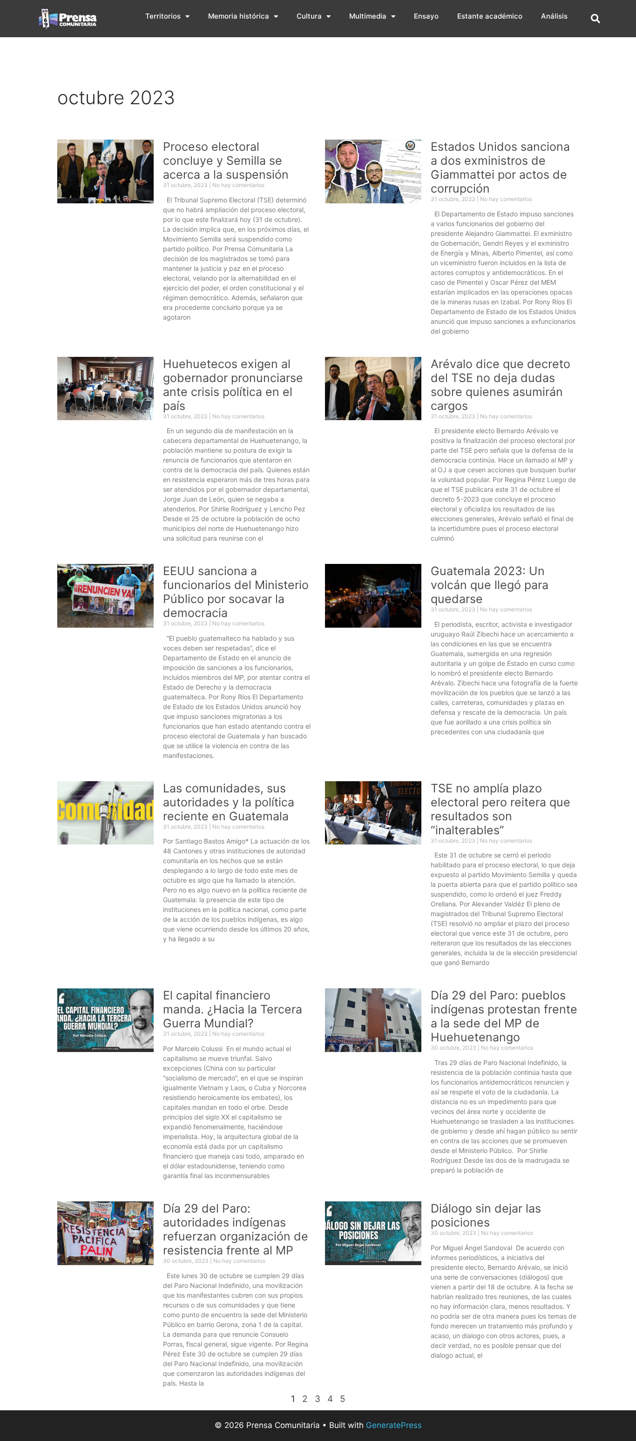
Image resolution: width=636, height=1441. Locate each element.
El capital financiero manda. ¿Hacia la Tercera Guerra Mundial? (232, 1009)
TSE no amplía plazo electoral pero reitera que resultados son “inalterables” (500, 809)
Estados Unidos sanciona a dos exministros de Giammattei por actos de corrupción (500, 167)
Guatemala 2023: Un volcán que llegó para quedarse (489, 585)
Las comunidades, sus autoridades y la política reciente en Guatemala (228, 802)
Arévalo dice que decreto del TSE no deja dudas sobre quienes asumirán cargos (500, 385)
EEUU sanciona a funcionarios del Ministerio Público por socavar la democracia (236, 592)
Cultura (309, 16)
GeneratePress (394, 1425)
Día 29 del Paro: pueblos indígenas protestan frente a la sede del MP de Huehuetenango (504, 1016)
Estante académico (489, 16)
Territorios (163, 16)
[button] (595, 18)
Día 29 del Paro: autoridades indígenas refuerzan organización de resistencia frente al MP (235, 1229)
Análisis (554, 16)
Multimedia (367, 16)
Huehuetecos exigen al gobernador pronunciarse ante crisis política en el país (233, 385)
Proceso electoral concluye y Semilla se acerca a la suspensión (226, 160)
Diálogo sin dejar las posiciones (486, 1215)
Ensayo (426, 16)
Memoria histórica (238, 16)
